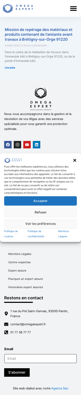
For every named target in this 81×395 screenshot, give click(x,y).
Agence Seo (59, 388)
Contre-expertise (19, 262)
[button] (75, 160)
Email (10, 349)
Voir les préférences (40, 224)
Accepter (40, 201)
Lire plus (10, 67)
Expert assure (17, 270)
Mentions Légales (19, 254)
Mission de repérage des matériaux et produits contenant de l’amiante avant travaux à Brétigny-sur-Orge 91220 (38, 34)
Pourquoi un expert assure (25, 278)
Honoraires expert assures (25, 287)
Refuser (41, 212)
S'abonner (17, 372)
